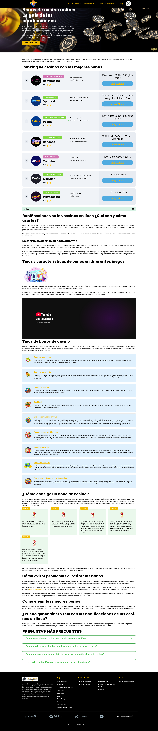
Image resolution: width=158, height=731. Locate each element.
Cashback (38, 402)
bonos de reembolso (36, 589)
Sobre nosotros (103, 682)
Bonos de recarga (41, 387)
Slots (58, 696)
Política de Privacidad (84, 682)
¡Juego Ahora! (117, 83)
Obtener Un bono (31, 42)
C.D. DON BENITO (74, 3)
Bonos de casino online (107, 3)
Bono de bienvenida (42, 357)
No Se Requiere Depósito (65, 687)
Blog (121, 3)
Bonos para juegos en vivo (45, 417)
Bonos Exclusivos (42, 447)
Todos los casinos (89, 3)
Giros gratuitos (62, 682)
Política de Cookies (84, 684)
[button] (79, 638)
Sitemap (101, 689)
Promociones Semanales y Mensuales (50, 478)
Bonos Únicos (61, 705)
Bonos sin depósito (42, 372)
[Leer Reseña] (36, 80)
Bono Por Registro (42, 463)
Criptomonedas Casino (64, 708)
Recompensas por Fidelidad (46, 432)
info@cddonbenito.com (126, 682)
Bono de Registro (62, 699)
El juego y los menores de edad (106, 685)
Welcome (60, 684)
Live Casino (60, 690)
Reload (59, 702)
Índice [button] (26, 209)
